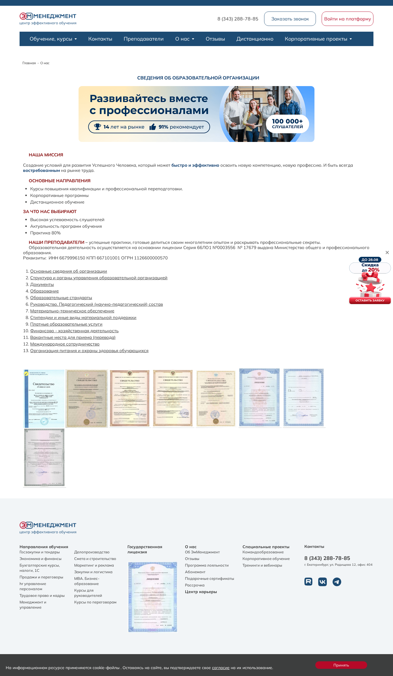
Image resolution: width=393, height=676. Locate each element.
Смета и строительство (95, 558)
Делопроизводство (92, 552)
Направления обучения (44, 546)
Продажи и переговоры (41, 577)
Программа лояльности (207, 565)
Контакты (100, 38)
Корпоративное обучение (266, 558)
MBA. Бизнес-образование (87, 581)
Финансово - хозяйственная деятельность (74, 330)
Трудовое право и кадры (42, 595)
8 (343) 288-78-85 (238, 19)
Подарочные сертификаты (209, 578)
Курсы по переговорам (95, 602)
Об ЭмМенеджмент (202, 552)
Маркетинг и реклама (94, 565)
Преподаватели (144, 38)
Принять (341, 665)
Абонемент (195, 571)
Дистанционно (254, 38)
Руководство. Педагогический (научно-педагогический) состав (96, 304)
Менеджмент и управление (33, 604)
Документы (42, 284)
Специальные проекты (266, 546)
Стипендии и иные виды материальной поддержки (83, 317)
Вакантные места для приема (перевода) (73, 337)
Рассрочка (195, 585)
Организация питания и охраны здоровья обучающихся (89, 350)
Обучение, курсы (51, 38)
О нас (182, 38)
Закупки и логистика (93, 571)
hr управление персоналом (33, 586)
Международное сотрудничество (65, 344)
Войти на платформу (347, 19)
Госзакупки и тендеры (40, 552)
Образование (44, 291)
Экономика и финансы (41, 558)
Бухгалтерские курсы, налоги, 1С (40, 568)
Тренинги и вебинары (262, 565)
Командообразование (263, 552)
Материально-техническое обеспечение (72, 311)
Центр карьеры (201, 591)
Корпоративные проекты (316, 38)
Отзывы (215, 38)
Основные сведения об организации (68, 271)
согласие (221, 667)
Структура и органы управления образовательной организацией (98, 277)
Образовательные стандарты (61, 297)
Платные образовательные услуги (66, 324)
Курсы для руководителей (88, 593)
